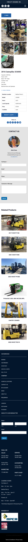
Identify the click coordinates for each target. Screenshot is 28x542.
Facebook (3, 409)
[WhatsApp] (15, 122)
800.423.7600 (4, 457)
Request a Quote (9, 115)
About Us (3, 394)
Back (6, 15)
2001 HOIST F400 (14, 255)
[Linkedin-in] (5, 6)
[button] (5, 90)
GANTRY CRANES (14, 320)
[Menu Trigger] (25, 5)
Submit (4, 198)
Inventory (4, 366)
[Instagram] (8, 6)
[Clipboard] (18, 122)
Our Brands (4, 362)
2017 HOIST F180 (14, 233)
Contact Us (4, 384)
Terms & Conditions (10, 539)
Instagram (4, 406)
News (2, 391)
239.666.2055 (18, 467)
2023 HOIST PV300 (14, 277)
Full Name (4, 161)
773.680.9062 (4, 472)
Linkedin (3, 403)
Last (16, 426)
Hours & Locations (6, 381)
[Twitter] (10, 122)
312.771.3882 (18, 475)
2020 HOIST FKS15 (14, 342)
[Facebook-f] (2, 6)
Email (3, 169)
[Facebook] (8, 122)
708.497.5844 (18, 457)
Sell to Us (4, 372)
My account (4, 387)
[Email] (20, 122)
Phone (3, 176)
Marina (3, 359)
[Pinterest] (13, 122)
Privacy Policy (19, 539)
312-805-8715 (14, 156)
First (2, 426)
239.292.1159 (4, 464)
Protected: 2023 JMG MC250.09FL (14, 298)
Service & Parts (5, 369)
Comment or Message (6, 183)
